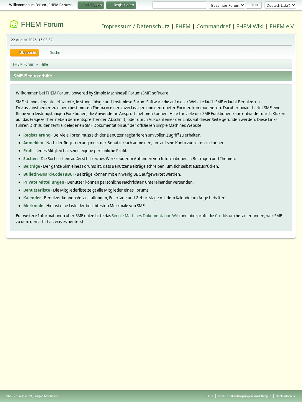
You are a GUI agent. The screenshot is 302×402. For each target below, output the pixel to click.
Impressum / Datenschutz (136, 26)
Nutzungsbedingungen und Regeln (244, 396)
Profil (28, 150)
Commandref (213, 26)
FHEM (183, 26)
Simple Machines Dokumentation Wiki (146, 215)
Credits (221, 215)
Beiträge (31, 166)
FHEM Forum (42, 24)
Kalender (32, 197)
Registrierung (36, 135)
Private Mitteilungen (43, 182)
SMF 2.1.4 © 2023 (19, 396)
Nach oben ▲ (285, 396)
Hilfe (210, 396)
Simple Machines (46, 396)
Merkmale (33, 205)
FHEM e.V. (282, 26)
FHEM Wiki (250, 26)
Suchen (30, 158)
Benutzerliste (36, 190)
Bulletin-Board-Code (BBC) (48, 174)
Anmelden (33, 142)
